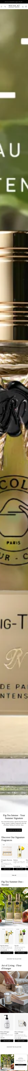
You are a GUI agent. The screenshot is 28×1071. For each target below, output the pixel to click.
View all (14, 875)
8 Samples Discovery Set (6, 860)
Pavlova (15, 860)
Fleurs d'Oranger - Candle (19, 1032)
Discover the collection (14, 958)
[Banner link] (14, 410)
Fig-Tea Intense (4, 945)
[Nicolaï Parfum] (14, 6)
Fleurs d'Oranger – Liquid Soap (5, 1032)
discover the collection (14, 1046)
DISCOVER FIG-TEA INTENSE (14, 830)
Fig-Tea (17, 945)
